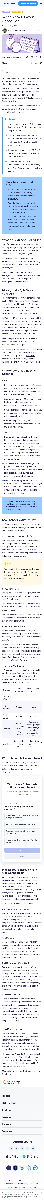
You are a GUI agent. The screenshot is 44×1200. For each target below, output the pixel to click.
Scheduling (17, 12)
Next (22, 850)
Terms (35, 1180)
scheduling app (20, 890)
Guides (6, 12)
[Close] (41, 1192)
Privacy (27, 1180)
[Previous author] (36, 30)
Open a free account (28, 3)
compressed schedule (15, 540)
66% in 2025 (19, 470)
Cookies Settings (29, 1187)
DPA (8, 1180)
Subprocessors (10, 1184)
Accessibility (23, 1184)
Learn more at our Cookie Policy (19, 1198)
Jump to (7, 73)
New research (10, 440)
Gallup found (14, 272)
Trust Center (35, 1184)
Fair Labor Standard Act (31, 321)
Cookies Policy (14, 1187)
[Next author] (41, 30)
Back (22, 856)
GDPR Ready (17, 1180)
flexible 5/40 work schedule (29, 637)
